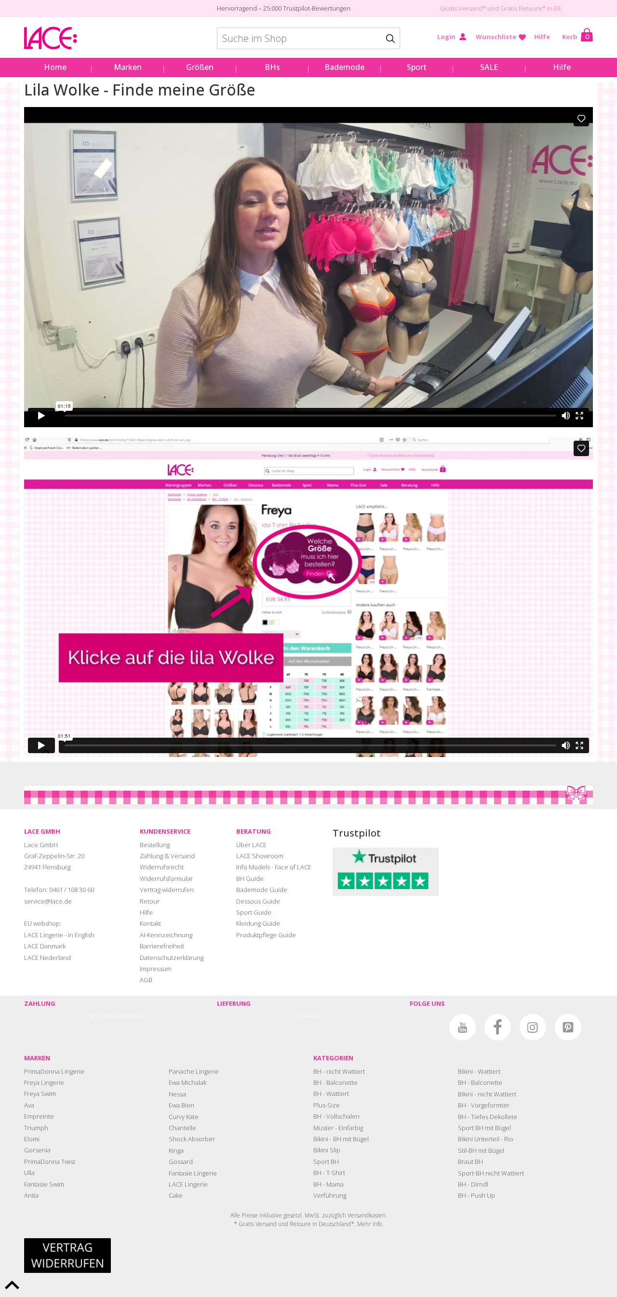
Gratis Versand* (463, 8)
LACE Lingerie (188, 1184)
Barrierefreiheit (162, 946)
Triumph (36, 1127)
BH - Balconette (335, 1082)
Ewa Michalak (187, 1082)
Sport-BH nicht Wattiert (491, 1173)
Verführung (329, 1195)
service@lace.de (48, 901)
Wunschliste (496, 36)
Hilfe (542, 36)
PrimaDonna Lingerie (54, 1071)
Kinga (176, 1150)
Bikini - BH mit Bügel (341, 1139)
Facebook (497, 1027)
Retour (150, 901)
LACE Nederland (47, 957)
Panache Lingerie (194, 1071)
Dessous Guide (258, 901)
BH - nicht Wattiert (339, 1071)
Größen (200, 67)
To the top (12, 1285)
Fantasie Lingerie (193, 1173)
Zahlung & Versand (167, 855)
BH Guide (250, 878)
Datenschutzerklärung (171, 957)
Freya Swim (40, 1093)
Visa (110, 1015)
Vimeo (427, 1027)
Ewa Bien (181, 1105)
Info (377, 1224)
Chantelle (182, 1127)
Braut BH (470, 1161)
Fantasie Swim (44, 1184)
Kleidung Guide (258, 923)
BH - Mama (328, 1184)
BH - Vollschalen (336, 1116)
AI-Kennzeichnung (166, 935)
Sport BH (326, 1161)
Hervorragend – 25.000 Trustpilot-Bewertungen (283, 8)
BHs (272, 67)
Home (55, 67)
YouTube (462, 1027)
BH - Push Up (476, 1195)
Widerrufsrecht (162, 867)
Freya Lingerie (44, 1082)
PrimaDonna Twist (49, 1161)
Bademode (344, 67)
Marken (128, 67)
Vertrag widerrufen (167, 889)
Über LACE (251, 844)
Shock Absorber (192, 1139)
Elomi (32, 1139)
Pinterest (568, 1027)
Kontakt (150, 923)
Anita (31, 1195)
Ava (29, 1105)
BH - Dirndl (473, 1184)
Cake (176, 1195)
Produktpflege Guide (266, 935)
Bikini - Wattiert (479, 1071)
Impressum (156, 968)
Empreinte (39, 1116)
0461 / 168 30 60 (71, 889)
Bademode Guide (261, 889)
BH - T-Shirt (329, 1172)
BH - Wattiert (331, 1093)
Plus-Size (326, 1105)
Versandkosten (367, 1215)
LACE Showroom (259, 855)
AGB (146, 979)
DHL (303, 1015)
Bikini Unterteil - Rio (485, 1139)
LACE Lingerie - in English (59, 935)
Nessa (177, 1094)
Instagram (533, 1027)
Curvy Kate (184, 1116)
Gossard (181, 1161)
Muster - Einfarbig (338, 1127)
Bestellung (155, 844)
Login (446, 36)
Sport (417, 67)
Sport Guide (253, 912)
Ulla (29, 1172)
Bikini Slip (326, 1150)
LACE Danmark (45, 946)
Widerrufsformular (166, 878)
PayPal (94, 1015)
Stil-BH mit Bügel (481, 1150)
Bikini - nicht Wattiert (487, 1094)
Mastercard (130, 1015)
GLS (314, 1015)
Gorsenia (37, 1150)
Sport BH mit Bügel (484, 1127)
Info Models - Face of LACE (273, 867)
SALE (489, 67)
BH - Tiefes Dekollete (487, 1116)
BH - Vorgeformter (484, 1105)
